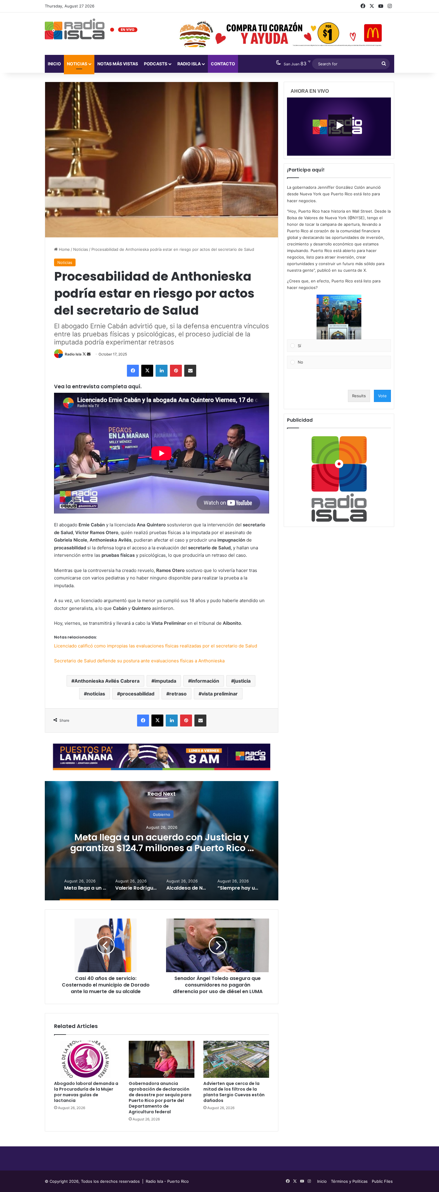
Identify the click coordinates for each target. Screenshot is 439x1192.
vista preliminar (220, 694)
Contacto (223, 63)
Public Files (382, 1181)
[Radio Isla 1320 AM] (75, 28)
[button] (339, 317)
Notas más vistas (117, 63)
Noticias (77, 63)
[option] (161, 840)
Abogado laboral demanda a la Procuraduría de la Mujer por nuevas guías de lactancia (86, 1091)
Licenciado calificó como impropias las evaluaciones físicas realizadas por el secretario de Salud (155, 646)
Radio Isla (73, 354)
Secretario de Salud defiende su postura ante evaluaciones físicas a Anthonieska (139, 661)
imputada (165, 681)
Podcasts (155, 63)
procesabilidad (137, 694)
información (205, 681)
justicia (242, 681)
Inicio (54, 63)
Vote (382, 395)
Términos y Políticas (349, 1181)
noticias (96, 694)
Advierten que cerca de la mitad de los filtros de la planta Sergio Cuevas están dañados (234, 1091)
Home (64, 249)
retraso (178, 694)
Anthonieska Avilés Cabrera (106, 681)
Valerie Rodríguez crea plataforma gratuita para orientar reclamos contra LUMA (161, 848)
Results (359, 395)
